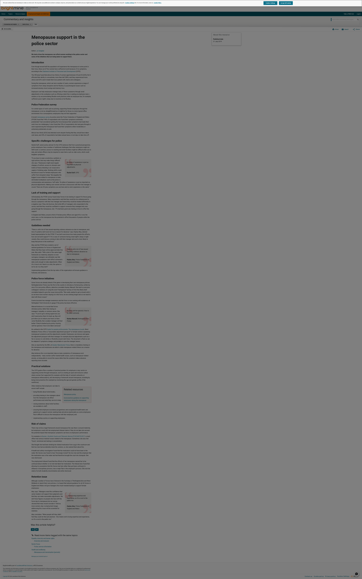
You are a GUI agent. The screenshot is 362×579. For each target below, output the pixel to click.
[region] (181, 3)
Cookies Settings (129, 2)
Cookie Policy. (157, 2)
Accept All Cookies (286, 3)
